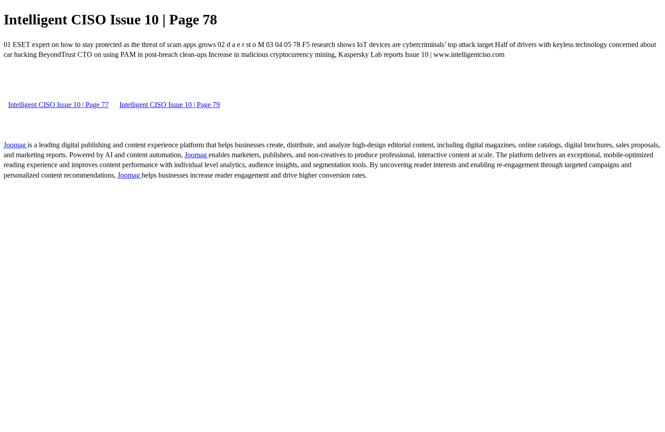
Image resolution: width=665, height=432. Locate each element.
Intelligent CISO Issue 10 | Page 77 (58, 104)
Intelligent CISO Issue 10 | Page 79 (169, 104)
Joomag (16, 145)
